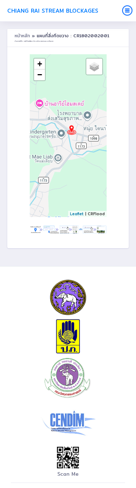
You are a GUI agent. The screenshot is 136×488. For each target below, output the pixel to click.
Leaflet (77, 214)
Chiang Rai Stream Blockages (52, 11)
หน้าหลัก (23, 35)
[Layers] (94, 67)
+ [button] (39, 63)
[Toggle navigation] (127, 10)
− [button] (39, 74)
